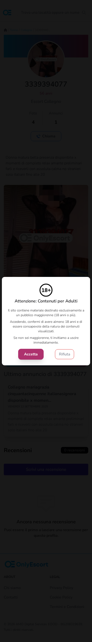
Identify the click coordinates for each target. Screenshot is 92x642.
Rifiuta (64, 354)
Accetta (31, 354)
